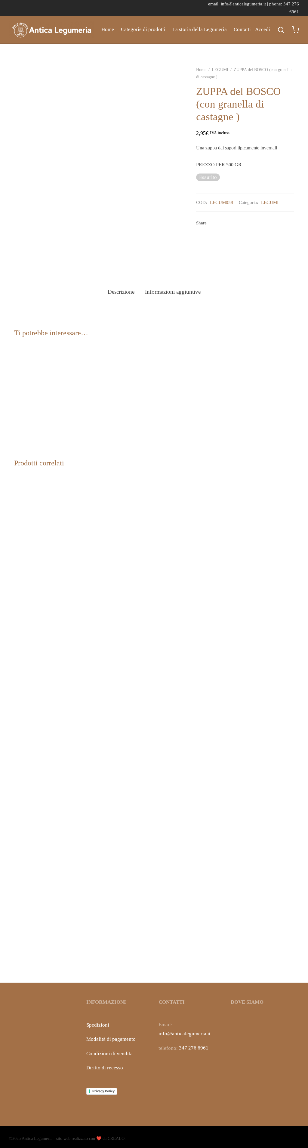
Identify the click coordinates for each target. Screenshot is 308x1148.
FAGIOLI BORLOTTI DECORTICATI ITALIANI (258, 959)
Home (107, 29)
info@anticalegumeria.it (185, 1034)
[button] (45, 415)
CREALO (116, 1138)
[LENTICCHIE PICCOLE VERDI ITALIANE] (45, 722)
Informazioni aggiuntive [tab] (173, 292)
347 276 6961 (193, 1048)
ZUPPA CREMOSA (106, 438)
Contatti (242, 29)
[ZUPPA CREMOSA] (117, 397)
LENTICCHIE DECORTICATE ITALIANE (188, 959)
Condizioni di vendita (109, 1053)
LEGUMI (220, 69)
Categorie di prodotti (143, 29)
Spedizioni (97, 1025)
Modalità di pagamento (111, 1039)
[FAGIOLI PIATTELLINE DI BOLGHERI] (117, 722)
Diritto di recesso (104, 1068)
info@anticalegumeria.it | (245, 3)
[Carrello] (295, 29)
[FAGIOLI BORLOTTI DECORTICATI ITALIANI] (262, 722)
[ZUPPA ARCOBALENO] (45, 397)
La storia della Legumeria (199, 29)
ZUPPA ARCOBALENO (39, 438)
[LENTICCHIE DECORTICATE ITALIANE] (190, 722)
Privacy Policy (103, 1091)
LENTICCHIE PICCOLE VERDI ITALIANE (40, 959)
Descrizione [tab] (121, 292)
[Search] (281, 29)
